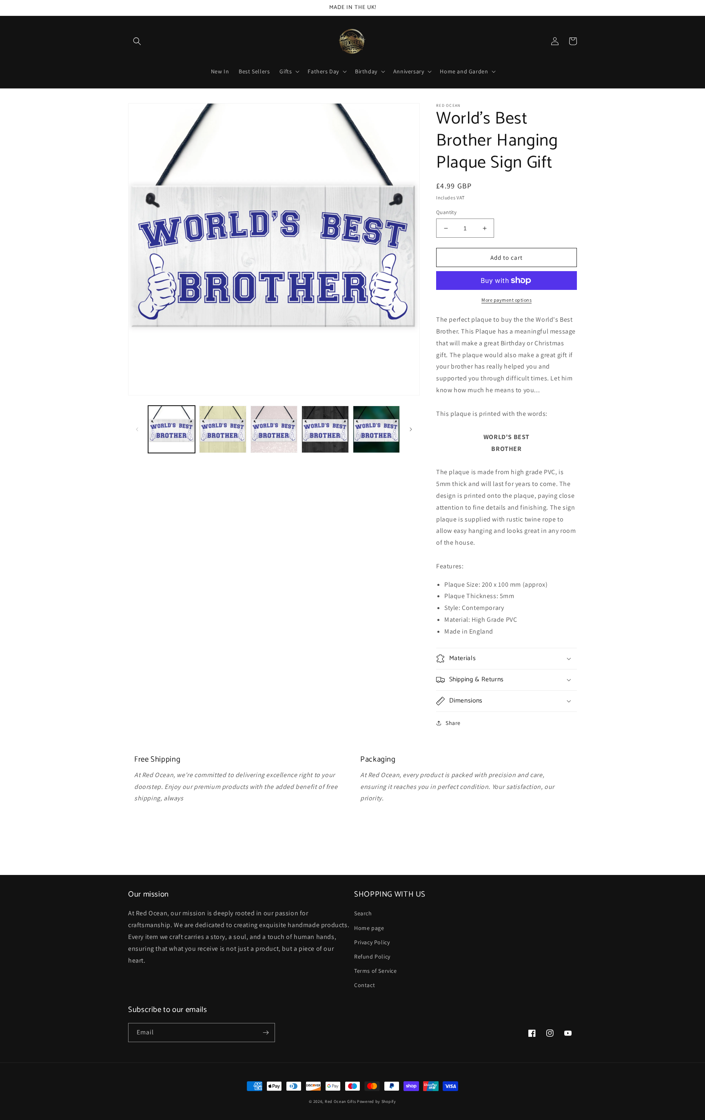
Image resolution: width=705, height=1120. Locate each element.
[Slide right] (411, 429)
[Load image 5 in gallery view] (376, 429)
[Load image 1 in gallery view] (171, 429)
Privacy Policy (372, 942)
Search (363, 913)
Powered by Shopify (376, 1101)
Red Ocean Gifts (340, 1101)
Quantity (446, 212)
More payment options (506, 300)
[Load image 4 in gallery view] (325, 429)
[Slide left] (137, 429)
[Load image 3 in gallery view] (274, 429)
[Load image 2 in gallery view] (222, 429)
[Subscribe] (266, 1032)
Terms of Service (375, 970)
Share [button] (453, 723)
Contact (364, 985)
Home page (369, 928)
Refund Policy (372, 956)
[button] (137, 41)
